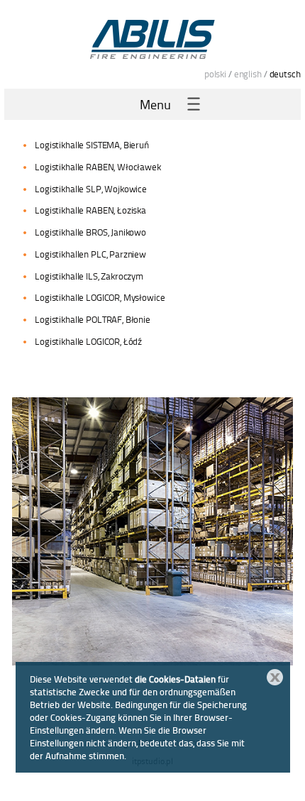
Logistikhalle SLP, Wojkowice (91, 188)
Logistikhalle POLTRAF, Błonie (92, 319)
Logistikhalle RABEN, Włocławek (98, 166)
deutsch (285, 73)
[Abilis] (152, 39)
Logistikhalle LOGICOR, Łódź (88, 341)
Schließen (275, 677)
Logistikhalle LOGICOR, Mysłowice (100, 297)
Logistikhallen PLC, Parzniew (90, 254)
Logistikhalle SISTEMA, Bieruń (92, 144)
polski (215, 73)
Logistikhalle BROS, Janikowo (90, 232)
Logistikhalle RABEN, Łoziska (90, 210)
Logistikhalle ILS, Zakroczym (89, 276)
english (248, 73)
